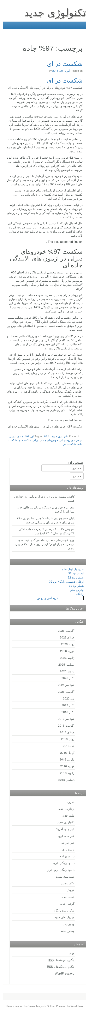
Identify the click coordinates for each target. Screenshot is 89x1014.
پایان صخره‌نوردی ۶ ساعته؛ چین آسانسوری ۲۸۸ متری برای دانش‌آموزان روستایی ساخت (46, 520)
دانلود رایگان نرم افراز (61, 870)
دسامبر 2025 (66, 664)
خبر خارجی (68, 842)
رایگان (80, 594)
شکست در (70, 444)
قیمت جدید (68, 897)
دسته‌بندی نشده (65, 876)
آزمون (12, 436)
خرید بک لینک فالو (73, 569)
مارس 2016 (67, 759)
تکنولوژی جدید (55, 12)
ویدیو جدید (68, 924)
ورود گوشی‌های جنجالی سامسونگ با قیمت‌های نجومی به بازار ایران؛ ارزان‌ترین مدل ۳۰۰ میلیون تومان (45, 544)
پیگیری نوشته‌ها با (61, 960)
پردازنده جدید (66, 809)
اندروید (70, 802)
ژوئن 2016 (68, 739)
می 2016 (69, 746)
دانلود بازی (68, 849)
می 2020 (69, 698)
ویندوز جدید (68, 931)
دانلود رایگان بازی (64, 863)
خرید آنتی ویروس (47, 598)
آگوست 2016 (66, 725)
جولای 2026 (67, 637)
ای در (79, 440)
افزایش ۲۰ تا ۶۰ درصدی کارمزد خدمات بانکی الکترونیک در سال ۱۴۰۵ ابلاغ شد (47, 531)
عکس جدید (68, 883)
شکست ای (24, 440)
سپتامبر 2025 (66, 685)
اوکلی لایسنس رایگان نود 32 (66, 581)
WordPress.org (65, 973)
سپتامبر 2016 (66, 719)
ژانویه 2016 (67, 773)
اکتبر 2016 (68, 712)
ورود (72, 953)
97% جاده (23, 436)
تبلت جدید (69, 815)
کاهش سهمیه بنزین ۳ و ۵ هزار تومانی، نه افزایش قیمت (44, 498)
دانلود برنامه (67, 856)
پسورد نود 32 (76, 577)
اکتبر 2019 (68, 705)
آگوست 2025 (66, 691)
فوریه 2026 (67, 651)
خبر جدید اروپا (66, 836)
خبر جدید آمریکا (65, 829)
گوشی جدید (67, 903)
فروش (70, 890)
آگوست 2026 (66, 630)
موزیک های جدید (65, 917)
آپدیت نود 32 (76, 573)
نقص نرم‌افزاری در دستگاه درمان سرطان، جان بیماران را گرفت (46, 509)
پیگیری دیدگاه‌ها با (61, 966)
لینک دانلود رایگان (64, 910)
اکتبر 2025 (68, 678)
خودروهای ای (67, 440)
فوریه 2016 (67, 766)
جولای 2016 (67, 732)
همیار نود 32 (76, 585)
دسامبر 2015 (66, 780)
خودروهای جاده (49, 440)
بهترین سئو (77, 590)
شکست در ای (65, 63)
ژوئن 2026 (68, 644)
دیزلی (36, 440)
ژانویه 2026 (67, 658)
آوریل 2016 (67, 752)
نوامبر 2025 (67, 671)
